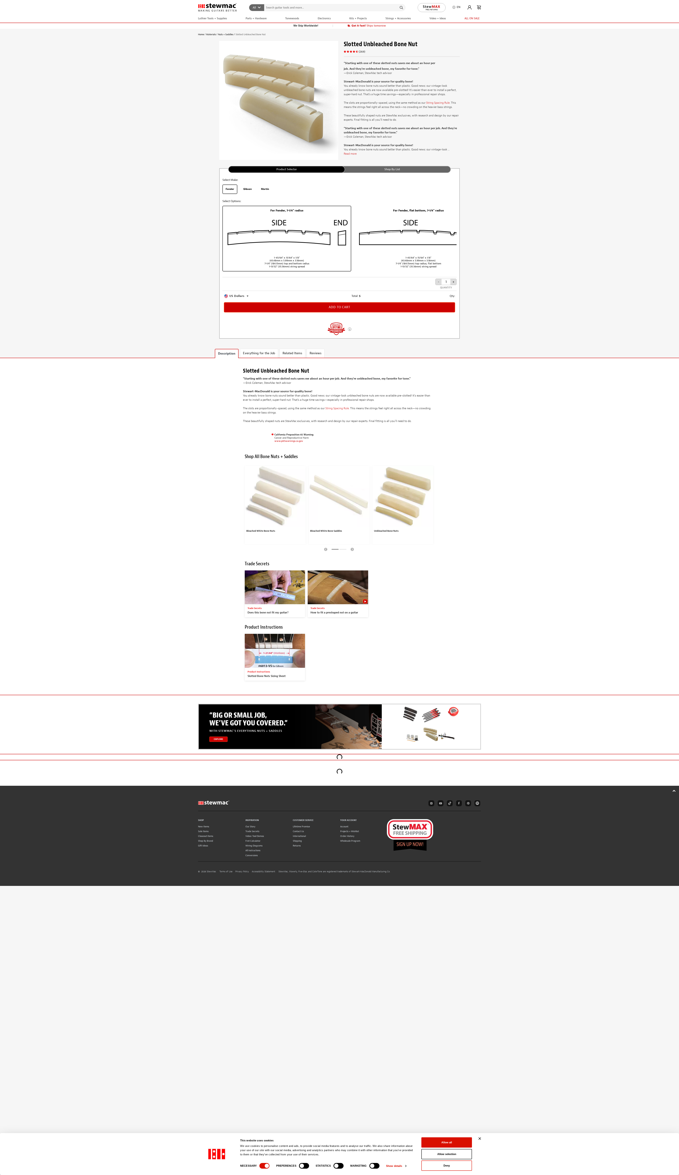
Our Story (250, 826)
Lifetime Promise (301, 826)
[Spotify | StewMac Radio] (476, 803)
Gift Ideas (203, 845)
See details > (349, 329)
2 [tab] (342, 550)
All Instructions (252, 850)
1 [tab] (335, 550)
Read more (350, 154)
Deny (446, 1165)
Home (201, 34)
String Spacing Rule (438, 103)
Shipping (297, 840)
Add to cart (339, 307)
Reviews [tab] (315, 353)
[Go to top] (674, 791)
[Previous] (325, 549)
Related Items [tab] (292, 353)
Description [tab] (226, 354)
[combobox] (327, 7)
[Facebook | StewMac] (458, 803)
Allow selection (446, 1154)
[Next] (352, 549)
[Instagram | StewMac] (430, 803)
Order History (347, 836)
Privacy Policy (242, 871)
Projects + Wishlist (349, 831)
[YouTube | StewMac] (439, 803)
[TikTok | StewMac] (449, 803)
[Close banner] (479, 1138)
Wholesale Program (350, 840)
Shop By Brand (205, 840)
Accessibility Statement (263, 871)
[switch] (304, 1166)
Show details (394, 1165)
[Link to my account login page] (470, 7)
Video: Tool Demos (254, 836)
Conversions (251, 855)
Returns (297, 845)
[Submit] (401, 7)
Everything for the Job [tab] (259, 353)
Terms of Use (226, 871)
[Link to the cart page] (479, 7)
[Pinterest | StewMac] (467, 803)
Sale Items (203, 831)
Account (344, 826)
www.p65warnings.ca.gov (288, 441)
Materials (211, 34)
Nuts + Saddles (225, 34)
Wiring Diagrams (254, 845)
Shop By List (392, 169)
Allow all (446, 1142)
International (299, 836)
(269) (362, 51)
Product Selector (286, 169)
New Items (203, 826)
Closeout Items (205, 836)
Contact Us (298, 831)
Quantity (446, 287)
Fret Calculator (252, 840)
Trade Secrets (252, 831)
